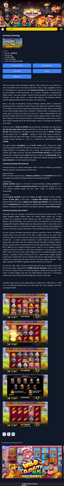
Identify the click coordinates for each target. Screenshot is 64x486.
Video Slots (17, 76)
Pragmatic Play (47, 65)
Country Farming (17, 65)
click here (57, 285)
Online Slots (17, 71)
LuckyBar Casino (8, 283)
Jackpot (47, 71)
